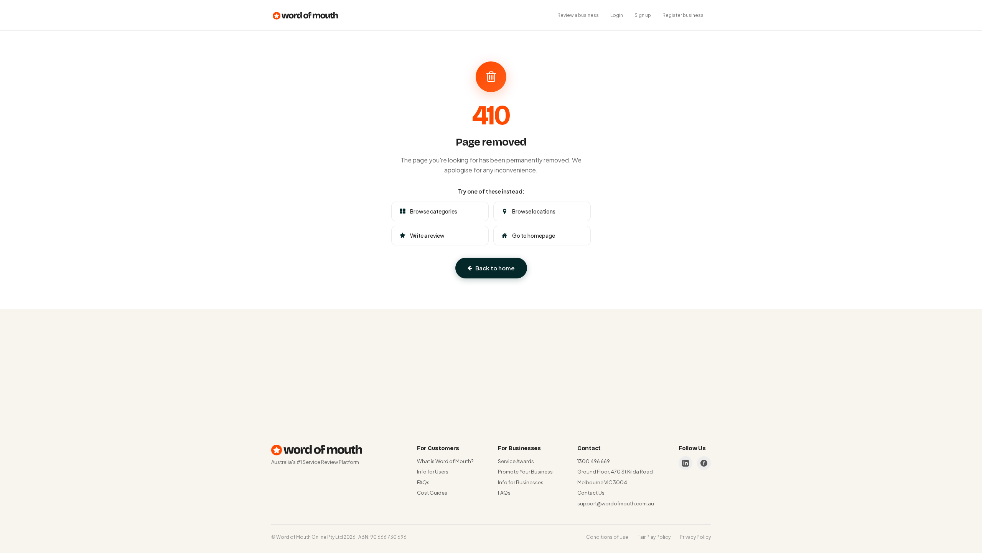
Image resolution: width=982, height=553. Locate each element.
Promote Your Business (525, 472)
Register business (683, 15)
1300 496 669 (593, 461)
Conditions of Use (607, 537)
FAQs (423, 482)
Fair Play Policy (654, 537)
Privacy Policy (695, 537)
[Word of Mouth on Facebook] (704, 463)
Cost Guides (432, 493)
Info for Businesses (521, 482)
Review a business (578, 15)
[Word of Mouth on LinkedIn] (685, 463)
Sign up (642, 15)
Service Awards (516, 461)
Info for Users (432, 472)
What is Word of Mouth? (445, 461)
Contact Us (591, 493)
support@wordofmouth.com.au (615, 503)
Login (616, 15)
